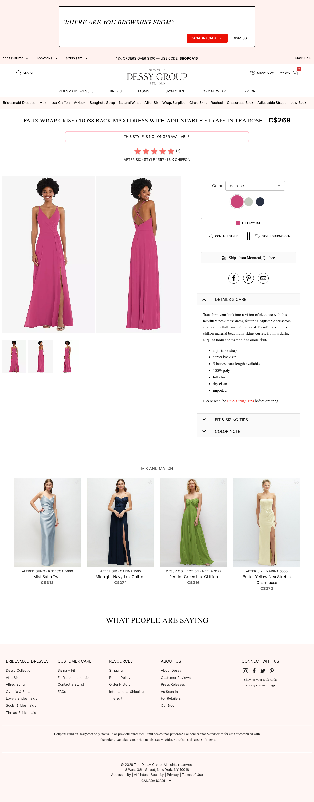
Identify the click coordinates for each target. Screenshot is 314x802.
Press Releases (173, 684)
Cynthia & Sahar (19, 691)
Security (157, 775)
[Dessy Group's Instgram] (247, 670)
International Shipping (126, 691)
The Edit (115, 698)
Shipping (116, 670)
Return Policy (119, 678)
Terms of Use (192, 775)
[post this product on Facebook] (233, 278)
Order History (120, 684)
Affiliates (141, 775)
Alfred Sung (15, 684)
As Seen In (169, 691)
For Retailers (171, 698)
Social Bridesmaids (21, 705)
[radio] (138, 151)
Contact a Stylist (71, 684)
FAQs (62, 691)
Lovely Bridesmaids (21, 698)
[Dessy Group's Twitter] (264, 670)
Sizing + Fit (66, 670)
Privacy (173, 775)
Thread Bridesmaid (21, 713)
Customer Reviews (176, 678)
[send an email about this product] (263, 278)
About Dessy (171, 670)
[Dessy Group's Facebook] (256, 670)
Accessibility (121, 775)
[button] (49, 255)
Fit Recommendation (74, 678)
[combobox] (251, 186)
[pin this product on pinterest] (248, 278)
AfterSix (12, 678)
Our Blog (167, 705)
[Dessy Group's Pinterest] (273, 670)
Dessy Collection (19, 670)
